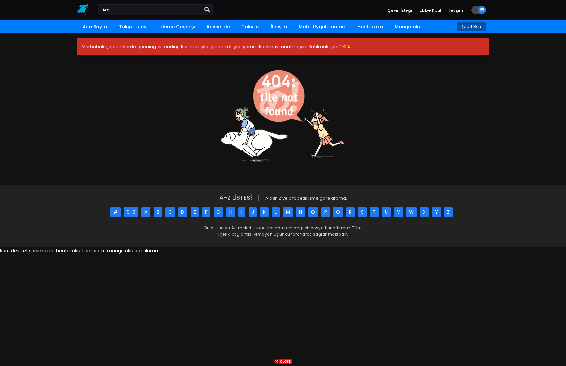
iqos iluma (146, 250)
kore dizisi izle (15, 250)
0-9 (131, 212)
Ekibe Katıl (430, 10)
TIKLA (344, 46)
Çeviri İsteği (399, 10)
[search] (207, 9)
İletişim (455, 10)
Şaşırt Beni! (472, 26)
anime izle (43, 250)
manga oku (120, 250)
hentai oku (68, 250)
